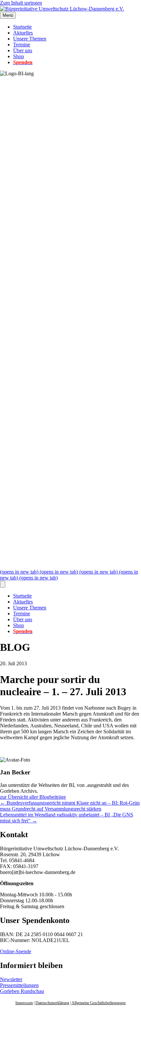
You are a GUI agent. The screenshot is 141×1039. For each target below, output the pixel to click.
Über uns (22, 50)
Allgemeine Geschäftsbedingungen (98, 1003)
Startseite (22, 27)
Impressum (24, 1003)
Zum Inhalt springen (21, 3)
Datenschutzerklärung (52, 1003)
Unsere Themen (29, 38)
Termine (21, 44)
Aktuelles (23, 32)
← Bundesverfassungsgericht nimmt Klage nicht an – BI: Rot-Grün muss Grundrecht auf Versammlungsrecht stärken (70, 806)
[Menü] (2, 584)
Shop (18, 56)
